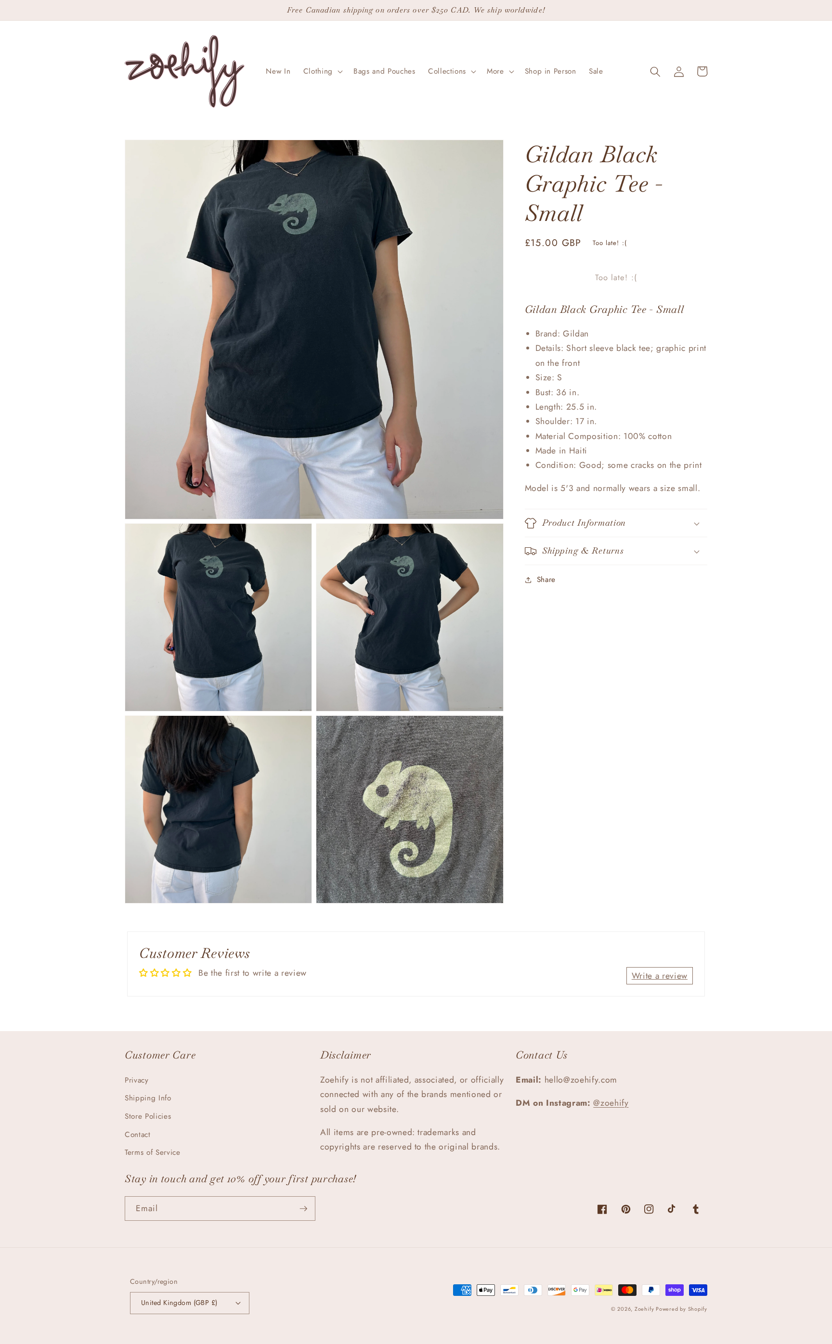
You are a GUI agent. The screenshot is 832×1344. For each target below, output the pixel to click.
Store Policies (148, 1116)
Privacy (137, 1080)
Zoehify (645, 1309)
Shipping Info (148, 1098)
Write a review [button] (660, 975)
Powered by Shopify (681, 1309)
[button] (322, 72)
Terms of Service (153, 1152)
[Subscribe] (303, 1208)
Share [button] (546, 579)
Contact (138, 1134)
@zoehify (610, 1103)
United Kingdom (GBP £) (179, 1302)
